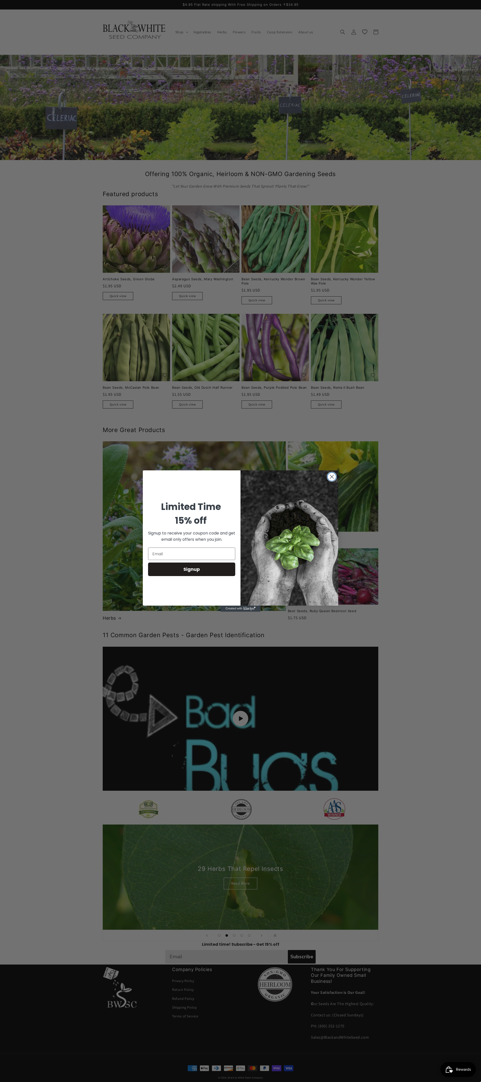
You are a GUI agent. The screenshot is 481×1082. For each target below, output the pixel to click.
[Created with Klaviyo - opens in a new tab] (240, 609)
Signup (191, 569)
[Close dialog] (331, 476)
